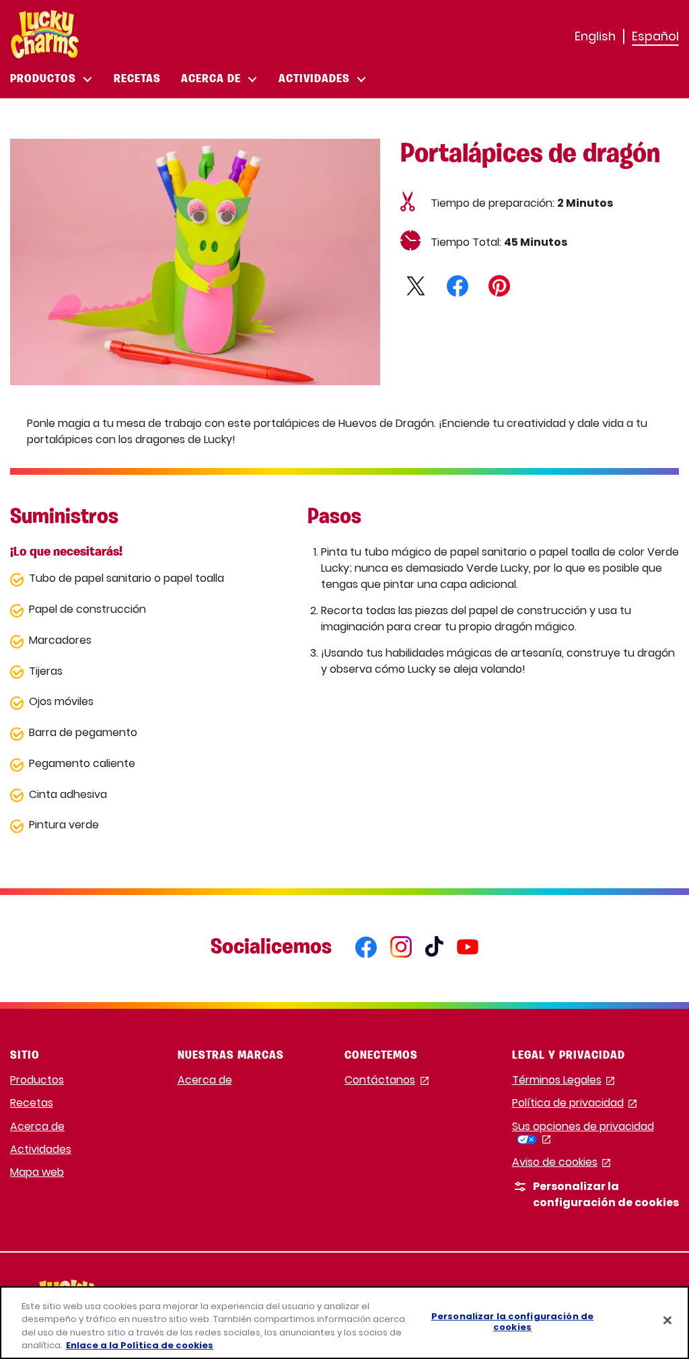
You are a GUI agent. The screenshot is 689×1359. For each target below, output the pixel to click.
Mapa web (37, 1172)
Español (655, 36)
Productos (37, 1080)
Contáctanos (386, 1080)
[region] (344, 1322)
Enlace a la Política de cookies (139, 1345)
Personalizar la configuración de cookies (512, 1321)
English (595, 36)
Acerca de (37, 1126)
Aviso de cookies (561, 1162)
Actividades (40, 1149)
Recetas (31, 1103)
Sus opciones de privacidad (583, 1133)
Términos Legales (563, 1080)
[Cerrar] (667, 1320)
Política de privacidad (574, 1103)
